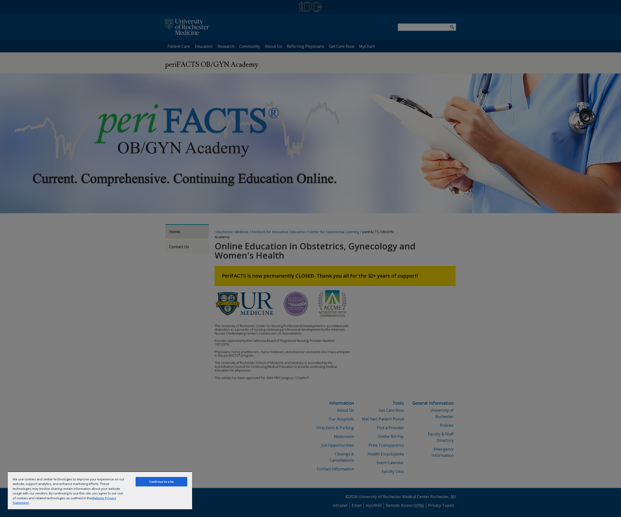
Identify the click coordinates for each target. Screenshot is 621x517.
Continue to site (161, 481)
